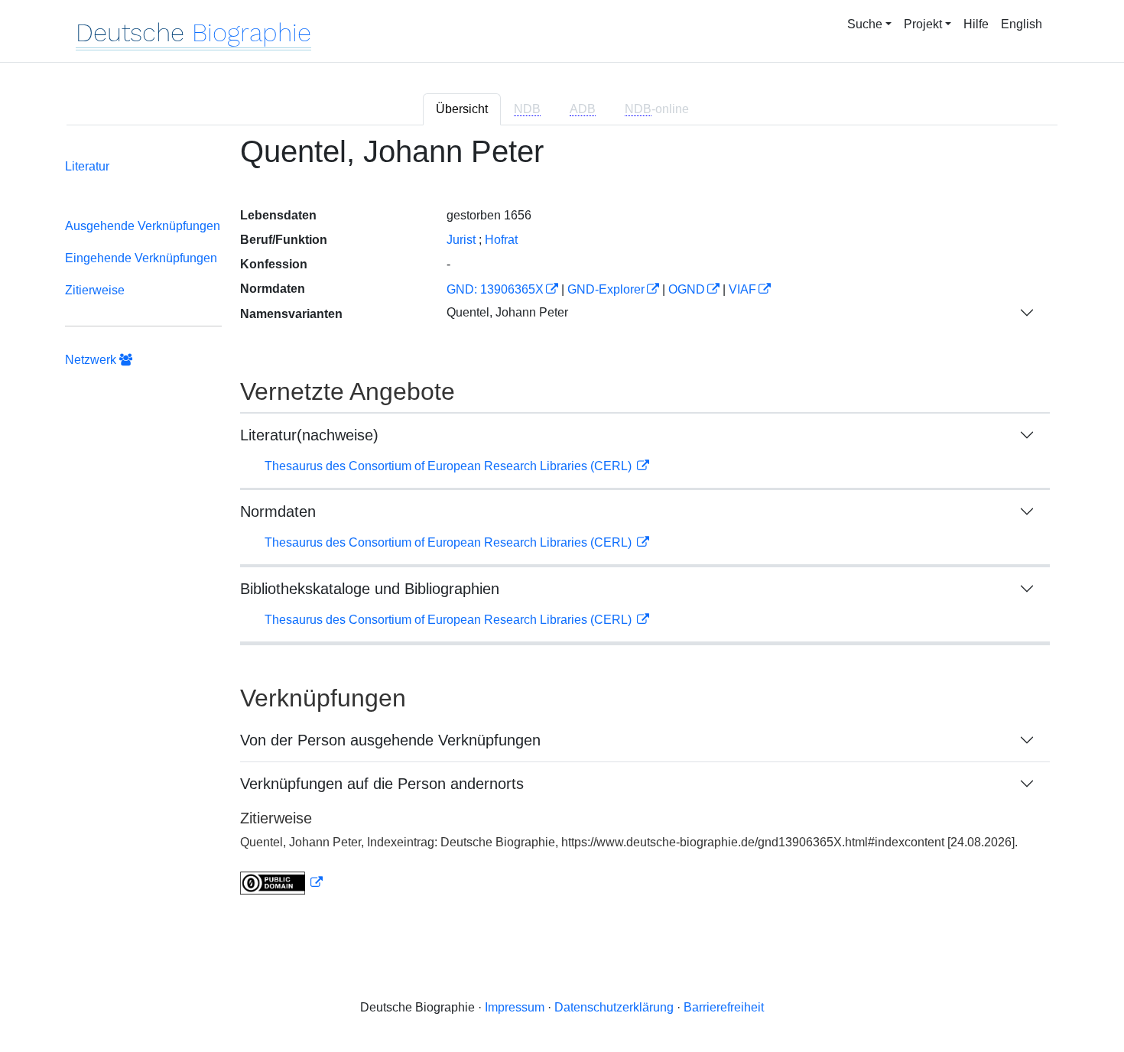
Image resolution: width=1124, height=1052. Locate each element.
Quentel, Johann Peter (507, 312)
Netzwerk (92, 359)
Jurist (461, 239)
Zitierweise (95, 290)
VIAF (742, 289)
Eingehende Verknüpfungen (141, 258)
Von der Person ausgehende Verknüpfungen (390, 740)
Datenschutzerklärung (614, 1007)
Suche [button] (864, 24)
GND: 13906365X (495, 289)
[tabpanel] (562, 524)
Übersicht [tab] (462, 108)
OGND (686, 289)
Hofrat (501, 239)
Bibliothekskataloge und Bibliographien (369, 588)
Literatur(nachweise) (309, 435)
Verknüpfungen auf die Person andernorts (382, 783)
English (1021, 24)
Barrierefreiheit (724, 1007)
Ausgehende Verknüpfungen (142, 225)
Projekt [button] (923, 24)
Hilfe (976, 24)
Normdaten (278, 511)
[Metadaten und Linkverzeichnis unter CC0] (281, 882)
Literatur (87, 166)
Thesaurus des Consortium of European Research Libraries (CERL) (450, 465)
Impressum (514, 1007)
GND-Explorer (606, 289)
